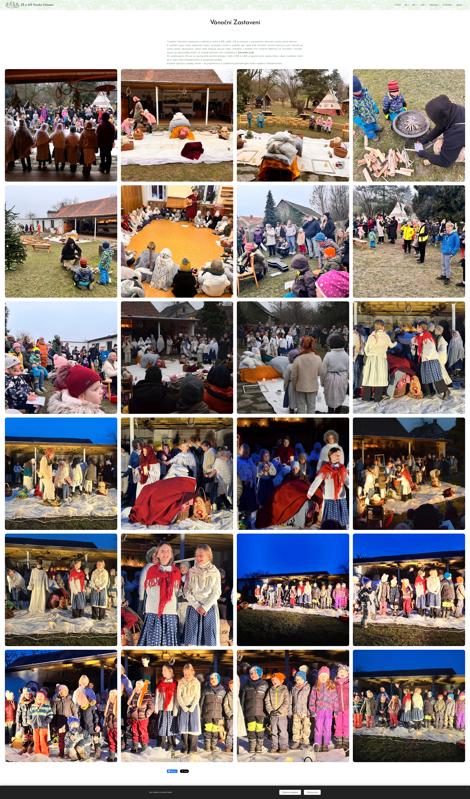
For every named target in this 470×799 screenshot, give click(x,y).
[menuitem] (398, 5)
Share (173, 771)
